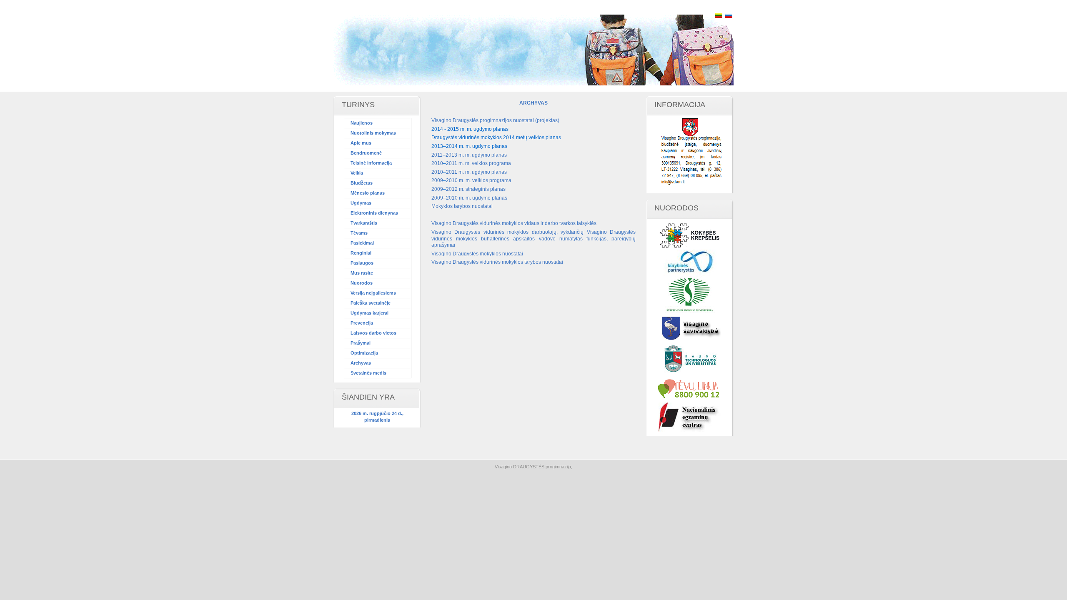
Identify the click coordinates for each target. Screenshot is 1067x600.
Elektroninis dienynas (374, 212)
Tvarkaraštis (364, 222)
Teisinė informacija (371, 162)
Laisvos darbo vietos (373, 332)
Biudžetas (362, 182)
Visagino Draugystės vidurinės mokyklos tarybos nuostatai (497, 262)
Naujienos (362, 122)
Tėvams (359, 232)
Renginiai (361, 252)
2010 (437, 163)
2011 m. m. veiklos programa (478, 163)
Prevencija (362, 322)
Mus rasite (362, 272)
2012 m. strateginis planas (476, 189)
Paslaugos (362, 262)
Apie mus (361, 142)
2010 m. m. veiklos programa (478, 180)
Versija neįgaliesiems (373, 292)
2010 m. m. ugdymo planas (476, 198)
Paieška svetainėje (371, 302)
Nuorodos (362, 282)
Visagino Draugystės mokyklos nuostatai (477, 254)
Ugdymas (361, 202)
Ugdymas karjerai (369, 312)
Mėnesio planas (368, 192)
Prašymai (361, 342)
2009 (437, 180)
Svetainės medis (368, 372)
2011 (437, 155)
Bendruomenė (366, 152)
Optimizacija (364, 352)
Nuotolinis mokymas (373, 132)
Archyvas (361, 362)
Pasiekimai (362, 242)
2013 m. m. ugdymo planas (476, 155)
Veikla (357, 172)
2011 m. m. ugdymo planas (476, 172)
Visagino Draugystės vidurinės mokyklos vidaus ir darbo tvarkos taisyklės (513, 223)
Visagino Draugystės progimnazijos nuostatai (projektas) (495, 120)
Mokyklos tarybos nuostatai (462, 206)
